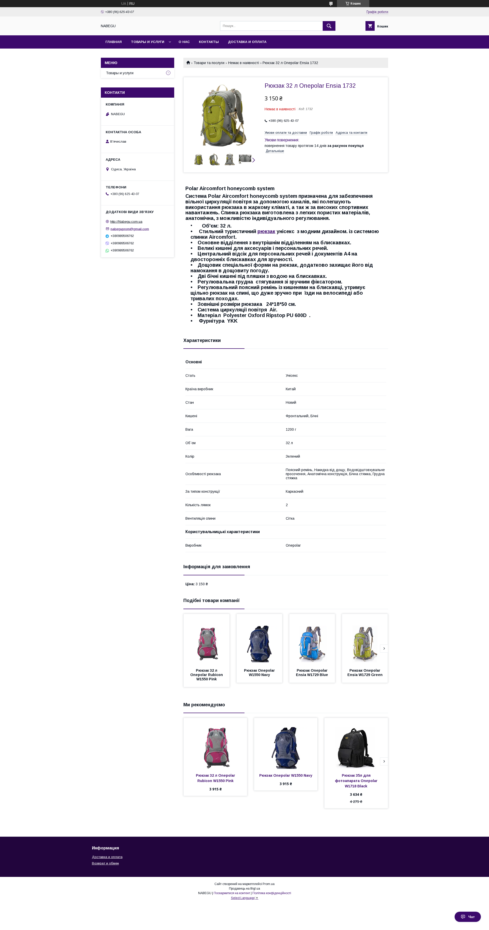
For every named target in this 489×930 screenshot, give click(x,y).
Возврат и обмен (105, 863)
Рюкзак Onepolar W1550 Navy (260, 672)
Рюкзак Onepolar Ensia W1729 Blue (312, 672)
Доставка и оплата (247, 42)
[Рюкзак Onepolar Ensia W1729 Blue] (312, 639)
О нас (184, 42)
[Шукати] (329, 26)
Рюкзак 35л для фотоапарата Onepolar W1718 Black (356, 780)
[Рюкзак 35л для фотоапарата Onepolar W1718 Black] (356, 743)
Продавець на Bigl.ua (244, 888)
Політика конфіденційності (271, 893)
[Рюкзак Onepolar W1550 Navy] (259, 639)
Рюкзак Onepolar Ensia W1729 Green (365, 672)
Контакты (209, 42)
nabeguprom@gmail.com (130, 229)
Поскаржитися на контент (232, 893)
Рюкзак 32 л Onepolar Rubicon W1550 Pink (207, 674)
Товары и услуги (147, 42)
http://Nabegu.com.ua (126, 221)
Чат (471, 917)
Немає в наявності (243, 63)
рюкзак (266, 231)
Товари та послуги (209, 63)
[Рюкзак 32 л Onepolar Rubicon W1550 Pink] (206, 639)
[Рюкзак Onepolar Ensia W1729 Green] (365, 639)
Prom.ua (269, 884)
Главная (113, 42)
